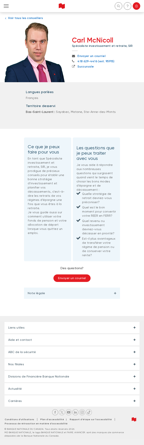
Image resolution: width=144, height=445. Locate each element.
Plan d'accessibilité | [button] (54, 419)
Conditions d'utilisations (19, 419)
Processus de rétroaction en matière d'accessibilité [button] (36, 423)
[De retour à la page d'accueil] (62, 6)
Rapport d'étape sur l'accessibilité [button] (91, 419)
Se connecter (136, 6)
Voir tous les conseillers (25, 18)
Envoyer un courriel (72, 278)
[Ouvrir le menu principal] (6, 6)
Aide (127, 6)
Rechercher (118, 6)
